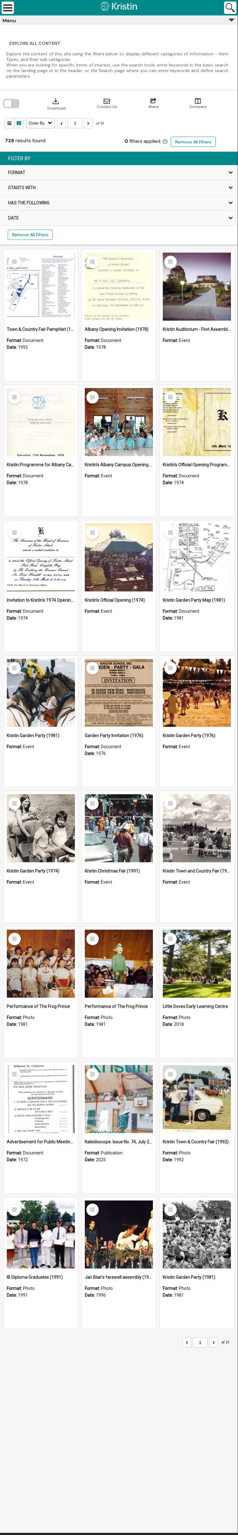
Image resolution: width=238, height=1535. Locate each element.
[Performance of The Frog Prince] (41, 964)
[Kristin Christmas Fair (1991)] (119, 828)
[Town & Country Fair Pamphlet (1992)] (41, 287)
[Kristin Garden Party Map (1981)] (197, 557)
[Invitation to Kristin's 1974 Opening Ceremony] (41, 557)
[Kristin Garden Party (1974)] (41, 828)
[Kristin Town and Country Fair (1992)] (197, 828)
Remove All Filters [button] (193, 142)
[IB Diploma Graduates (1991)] (41, 1234)
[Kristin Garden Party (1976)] (197, 693)
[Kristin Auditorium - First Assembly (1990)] (197, 287)
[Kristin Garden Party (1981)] (41, 693)
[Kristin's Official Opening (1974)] (119, 557)
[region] (119, 198)
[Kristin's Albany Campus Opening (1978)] (119, 422)
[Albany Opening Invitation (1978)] (119, 287)
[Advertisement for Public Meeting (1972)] (41, 1099)
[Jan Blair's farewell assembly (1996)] (119, 1234)
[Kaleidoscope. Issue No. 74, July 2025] (119, 1099)
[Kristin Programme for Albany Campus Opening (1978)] (41, 422)
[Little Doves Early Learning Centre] (197, 964)
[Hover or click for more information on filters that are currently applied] (165, 141)
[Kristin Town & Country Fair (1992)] (197, 1099)
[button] (106, 103)
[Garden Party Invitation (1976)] (119, 693)
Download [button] (56, 103)
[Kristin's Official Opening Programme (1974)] (197, 422)
